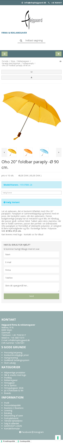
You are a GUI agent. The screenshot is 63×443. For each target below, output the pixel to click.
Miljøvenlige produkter (14, 372)
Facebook (26, 432)
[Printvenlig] (60, 61)
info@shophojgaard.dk (35, 3)
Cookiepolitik (25, 441)
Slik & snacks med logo (15, 375)
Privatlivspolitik (9, 441)
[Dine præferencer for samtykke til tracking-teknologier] (58, 438)
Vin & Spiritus (10, 385)
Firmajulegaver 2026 (13, 388)
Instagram (38, 432)
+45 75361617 (56, 3)
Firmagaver (9, 382)
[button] (31, 72)
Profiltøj (8, 377)
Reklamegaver (11, 380)
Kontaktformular (12, 428)
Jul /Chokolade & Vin (13, 390)
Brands (7, 393)
